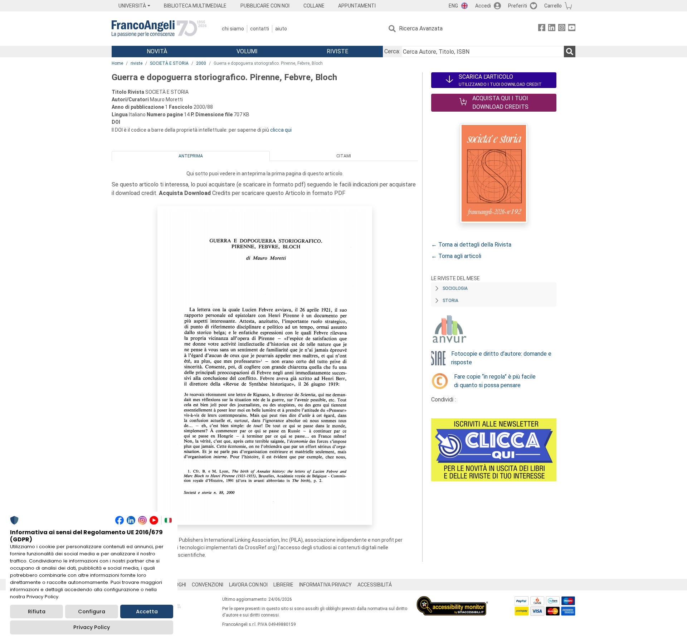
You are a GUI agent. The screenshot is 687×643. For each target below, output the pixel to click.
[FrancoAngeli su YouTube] (571, 29)
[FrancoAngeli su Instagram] (561, 29)
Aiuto (281, 28)
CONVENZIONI (207, 585)
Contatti (259, 28)
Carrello (553, 6)
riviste (136, 63)
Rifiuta (36, 611)
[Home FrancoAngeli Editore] (159, 28)
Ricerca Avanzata (421, 28)
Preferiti (517, 6)
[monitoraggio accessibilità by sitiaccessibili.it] (452, 600)
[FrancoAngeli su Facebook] (541, 29)
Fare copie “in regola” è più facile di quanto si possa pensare (495, 381)
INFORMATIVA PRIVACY (325, 585)
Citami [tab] (343, 156)
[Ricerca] (569, 51)
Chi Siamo (233, 28)
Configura (91, 611)
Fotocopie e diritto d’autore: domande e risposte (501, 358)
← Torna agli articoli (456, 256)
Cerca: (392, 51)
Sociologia (455, 288)
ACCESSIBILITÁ (374, 585)
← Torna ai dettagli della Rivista (471, 244)
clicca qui (281, 130)
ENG (453, 6)
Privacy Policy (91, 627)
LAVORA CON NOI (248, 585)
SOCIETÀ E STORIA (169, 63)
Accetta (147, 611)
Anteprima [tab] (191, 156)
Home (117, 63)
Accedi (483, 6)
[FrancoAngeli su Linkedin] (551, 29)
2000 (201, 63)
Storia (450, 300)
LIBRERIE (283, 585)
